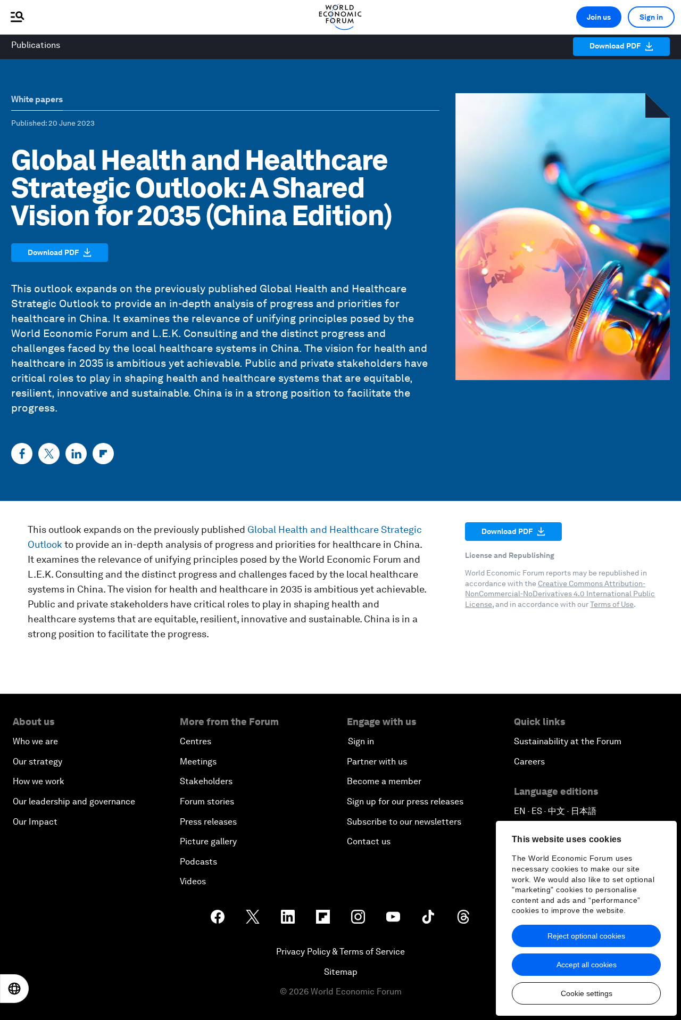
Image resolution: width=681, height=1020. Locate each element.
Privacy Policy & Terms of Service (340, 952)
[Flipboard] (103, 453)
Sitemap (341, 972)
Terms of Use (612, 604)
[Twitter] (49, 453)
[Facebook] (21, 453)
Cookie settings (586, 993)
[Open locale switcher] (14, 988)
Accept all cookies (587, 964)
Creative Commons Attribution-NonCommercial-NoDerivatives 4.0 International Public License (560, 593)
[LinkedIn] (76, 453)
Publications (35, 45)
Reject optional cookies (586, 936)
